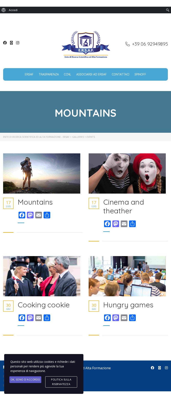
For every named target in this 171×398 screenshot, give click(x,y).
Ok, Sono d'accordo (25, 379)
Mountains (35, 202)
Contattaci (120, 74)
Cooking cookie (44, 304)
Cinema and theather (123, 206)
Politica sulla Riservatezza (61, 382)
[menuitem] (3, 10)
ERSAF (29, 74)
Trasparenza (49, 74)
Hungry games (128, 304)
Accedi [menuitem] (13, 10)
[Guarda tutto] (41, 173)
